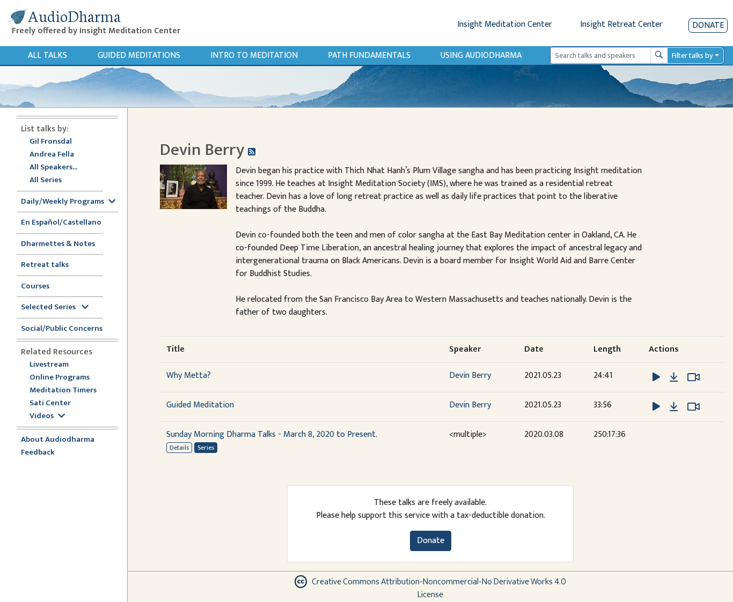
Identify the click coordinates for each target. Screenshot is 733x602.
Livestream (49, 365)
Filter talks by (692, 55)
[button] (657, 377)
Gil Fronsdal (51, 142)
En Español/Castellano (61, 223)
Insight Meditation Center (504, 24)
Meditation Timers (63, 390)
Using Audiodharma (481, 55)
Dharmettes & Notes (58, 244)
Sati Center (50, 403)
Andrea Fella (52, 154)
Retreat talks (45, 265)
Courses (35, 286)
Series (205, 447)
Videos (42, 416)
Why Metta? (188, 375)
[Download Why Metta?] (673, 377)
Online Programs (60, 377)
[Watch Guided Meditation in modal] (693, 406)
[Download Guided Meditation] (673, 407)
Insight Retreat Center (621, 24)
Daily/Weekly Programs (62, 202)
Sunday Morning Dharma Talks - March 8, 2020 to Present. (271, 434)
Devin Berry (470, 375)
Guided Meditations (139, 55)
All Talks (47, 55)
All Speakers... (53, 167)
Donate (708, 25)
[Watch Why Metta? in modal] (693, 377)
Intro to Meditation (254, 55)
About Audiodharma (57, 440)
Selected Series (49, 307)
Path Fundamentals (369, 55)
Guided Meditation (200, 405)
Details (179, 447)
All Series (46, 180)
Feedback (38, 453)
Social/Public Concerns (61, 329)
